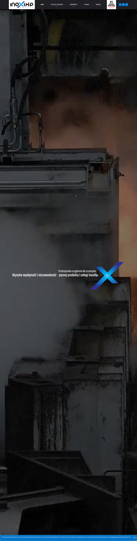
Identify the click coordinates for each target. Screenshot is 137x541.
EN (123, 5)
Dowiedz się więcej (114, 537)
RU (126, 5)
